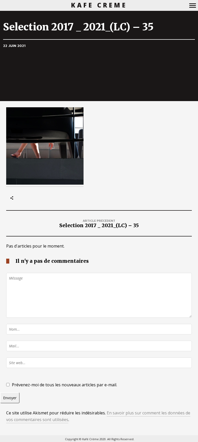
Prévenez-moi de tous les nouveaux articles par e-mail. (64, 385)
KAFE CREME (99, 5)
